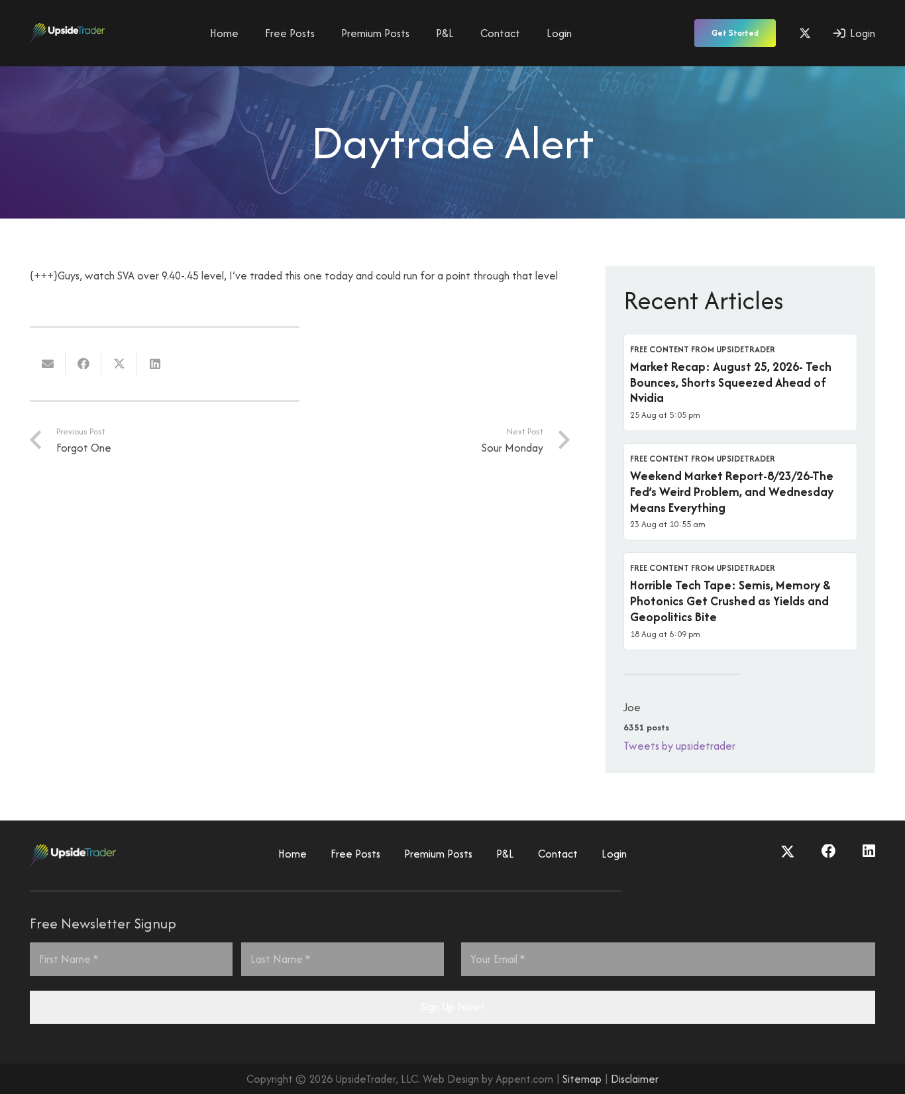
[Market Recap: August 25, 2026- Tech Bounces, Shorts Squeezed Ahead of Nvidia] (740, 382)
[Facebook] (829, 851)
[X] (805, 33)
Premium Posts (438, 854)
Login (614, 854)
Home (292, 854)
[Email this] (48, 363)
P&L (505, 854)
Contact (558, 854)
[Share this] (83, 363)
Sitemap (582, 1079)
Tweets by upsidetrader (679, 746)
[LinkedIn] (869, 851)
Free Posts (355, 854)
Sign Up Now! (452, 1007)
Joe (632, 707)
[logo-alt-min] (67, 33)
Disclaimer (635, 1079)
